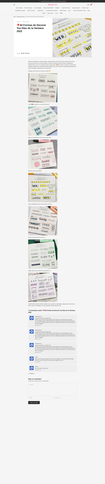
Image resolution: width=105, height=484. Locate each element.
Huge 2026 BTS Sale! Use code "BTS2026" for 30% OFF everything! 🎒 (53, 1)
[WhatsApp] (27, 53)
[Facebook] (22, 53)
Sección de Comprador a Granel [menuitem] (79, 10)
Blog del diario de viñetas (21, 16)
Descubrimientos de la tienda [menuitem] (51, 10)
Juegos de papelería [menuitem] (76, 7)
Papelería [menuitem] (57, 7)
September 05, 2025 (38, 325)
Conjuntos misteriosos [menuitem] (66, 7)
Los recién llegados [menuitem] (38, 7)
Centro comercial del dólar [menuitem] (48, 7)
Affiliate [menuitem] (61, 13)
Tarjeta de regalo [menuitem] (63, 10)
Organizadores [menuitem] (40, 10)
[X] (23, 53)
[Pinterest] (25, 53)
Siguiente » (32, 373)
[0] (90, 5)
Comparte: (18, 53)
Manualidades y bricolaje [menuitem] (20, 10)
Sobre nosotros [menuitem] (50, 13)
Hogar (15, 16)
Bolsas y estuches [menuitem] (31, 10)
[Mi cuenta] (88, 5)
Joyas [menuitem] (69, 10)
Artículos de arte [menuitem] (85, 7)
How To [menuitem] (56, 13)
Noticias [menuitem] (44, 13)
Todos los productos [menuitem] (28, 7)
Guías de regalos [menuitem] (19, 7)
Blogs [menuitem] (89, 10)
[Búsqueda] (14, 4)
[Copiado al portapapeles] (28, 53)
